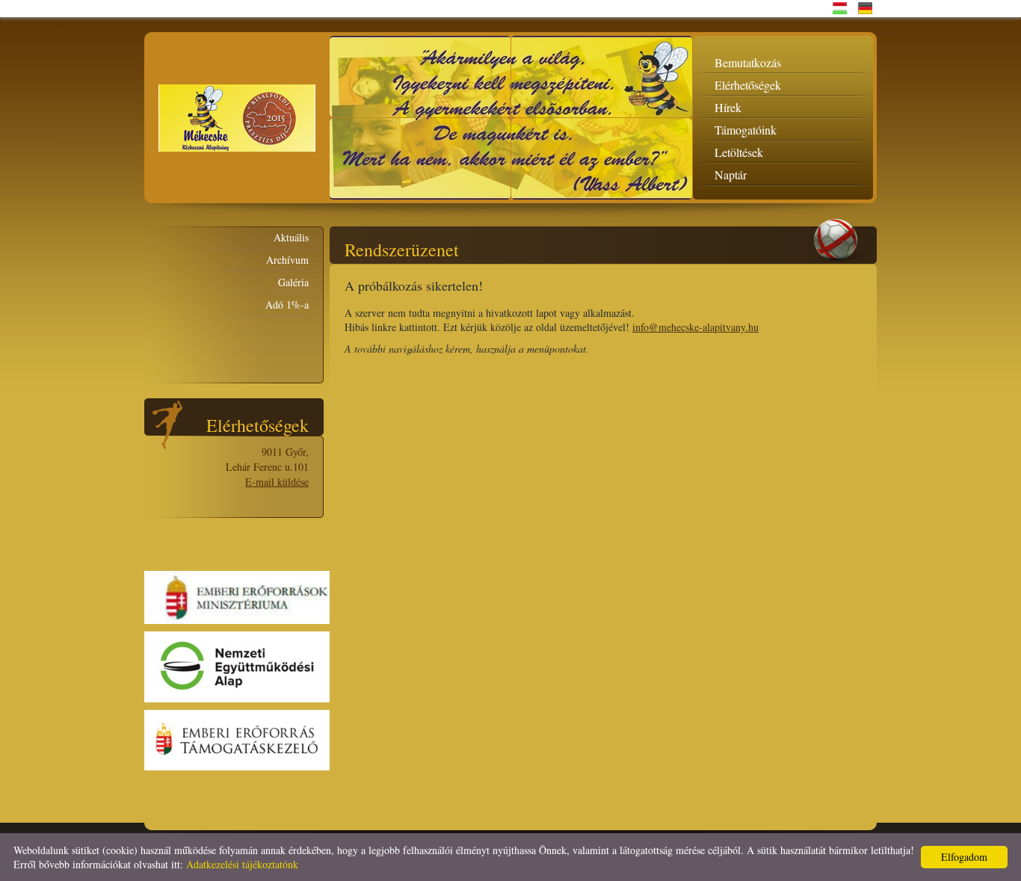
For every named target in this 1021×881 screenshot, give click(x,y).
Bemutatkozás (748, 62)
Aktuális (291, 237)
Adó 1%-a (287, 304)
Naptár (731, 174)
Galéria (293, 282)
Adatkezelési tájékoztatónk (242, 864)
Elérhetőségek (748, 85)
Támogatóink (746, 129)
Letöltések (739, 152)
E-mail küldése (277, 481)
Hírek (728, 107)
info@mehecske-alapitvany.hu (695, 327)
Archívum (287, 260)
